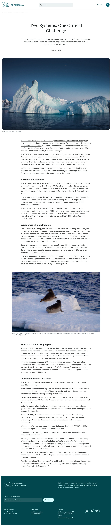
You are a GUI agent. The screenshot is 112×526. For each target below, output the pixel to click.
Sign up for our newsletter (12, 496)
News (7, 12)
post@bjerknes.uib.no (37, 512)
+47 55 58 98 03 (36, 514)
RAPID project (54, 211)
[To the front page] (29, 484)
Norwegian (100, 4)
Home (3, 12)
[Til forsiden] (19, 4)
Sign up (47, 500)
